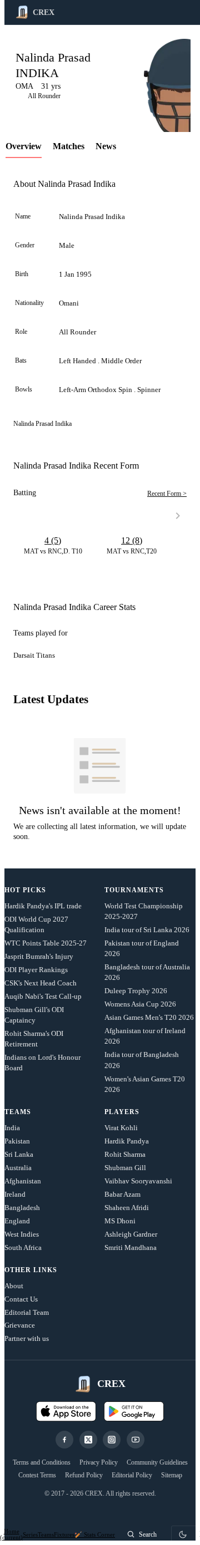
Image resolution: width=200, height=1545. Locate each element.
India (12, 1128)
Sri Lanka (18, 1154)
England (17, 1221)
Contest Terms (37, 1475)
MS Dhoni (120, 1221)
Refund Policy (84, 1475)
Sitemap (171, 1475)
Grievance (19, 1325)
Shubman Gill (125, 1167)
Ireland (15, 1194)
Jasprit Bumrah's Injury (38, 956)
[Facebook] (64, 1440)
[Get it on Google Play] (133, 1411)
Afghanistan (22, 1181)
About (13, 1286)
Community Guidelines (157, 1462)
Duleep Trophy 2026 (135, 991)
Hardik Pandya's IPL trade (43, 906)
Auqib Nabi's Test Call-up (43, 996)
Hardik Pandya (126, 1141)
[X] (88, 1440)
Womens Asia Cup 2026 (140, 1004)
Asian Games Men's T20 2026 (149, 1017)
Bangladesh (22, 1207)
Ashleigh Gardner (130, 1234)
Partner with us (26, 1338)
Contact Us (21, 1299)
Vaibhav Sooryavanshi (138, 1181)
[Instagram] (112, 1440)
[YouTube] (135, 1440)
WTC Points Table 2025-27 (45, 943)
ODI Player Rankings (36, 969)
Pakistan (17, 1141)
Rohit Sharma (125, 1154)
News (106, 146)
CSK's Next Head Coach (40, 983)
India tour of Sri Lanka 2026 (146, 930)
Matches (68, 146)
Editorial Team (26, 1312)
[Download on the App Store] (66, 1411)
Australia (18, 1167)
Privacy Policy (98, 1462)
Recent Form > (167, 493)
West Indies (21, 1234)
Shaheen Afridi (126, 1207)
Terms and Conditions (42, 1462)
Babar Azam (122, 1194)
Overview (24, 146)
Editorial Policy (132, 1475)
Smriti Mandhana (130, 1247)
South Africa (23, 1247)
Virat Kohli (121, 1128)
